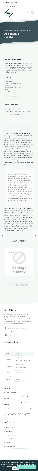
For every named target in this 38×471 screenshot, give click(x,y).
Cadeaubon (9, 427)
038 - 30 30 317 (11, 6)
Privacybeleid (10, 439)
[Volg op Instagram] (32, 2)
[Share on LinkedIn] (23, 285)
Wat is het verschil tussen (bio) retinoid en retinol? (17, 404)
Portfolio (11, 30)
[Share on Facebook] (16, 285)
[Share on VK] (26, 285)
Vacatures (9, 431)
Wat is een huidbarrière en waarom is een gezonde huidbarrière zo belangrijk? (17, 414)
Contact (8, 443)
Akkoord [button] (15, 468)
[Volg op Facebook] (28, 2)
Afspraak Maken (10, 446)
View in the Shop (12, 96)
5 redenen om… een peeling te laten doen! (18, 409)
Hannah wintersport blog (13, 392)
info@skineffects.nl (12, 2)
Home (6, 30)
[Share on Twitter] (18, 285)
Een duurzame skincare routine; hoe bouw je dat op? (18, 398)
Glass (16, 30)
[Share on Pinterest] (21, 285)
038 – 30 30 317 (12, 331)
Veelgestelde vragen (12, 435)
